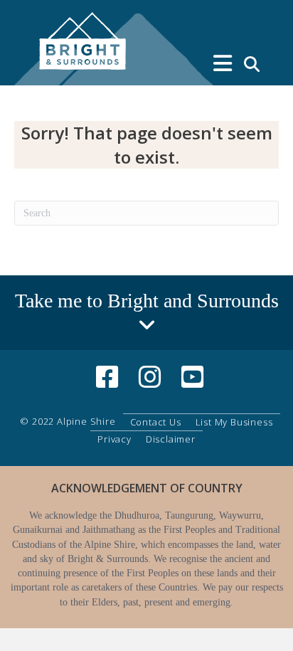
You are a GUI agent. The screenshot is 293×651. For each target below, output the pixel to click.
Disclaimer (171, 439)
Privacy (114, 439)
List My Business (234, 422)
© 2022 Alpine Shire (67, 421)
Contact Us (155, 422)
